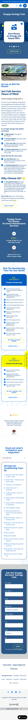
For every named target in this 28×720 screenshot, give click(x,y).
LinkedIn (20, 692)
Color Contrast (20, 709)
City (6, 622)
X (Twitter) (12, 692)
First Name (8, 583)
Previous (1, 32)
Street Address (9, 614)
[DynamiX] (14, 704)
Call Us (20, 5)
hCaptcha (20, 649)
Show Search (17, 5)
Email (6, 599)
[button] (25, 424)
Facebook (8, 692)
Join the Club (14, 51)
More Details (12, 346)
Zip (6, 637)
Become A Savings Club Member (14, 391)
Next (27, 32)
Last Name (8, 591)
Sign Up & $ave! (9, 206)
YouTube (16, 692)
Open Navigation (25, 5)
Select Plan (8, 606)
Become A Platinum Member (14, 340)
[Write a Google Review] (10, 415)
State (6, 630)
